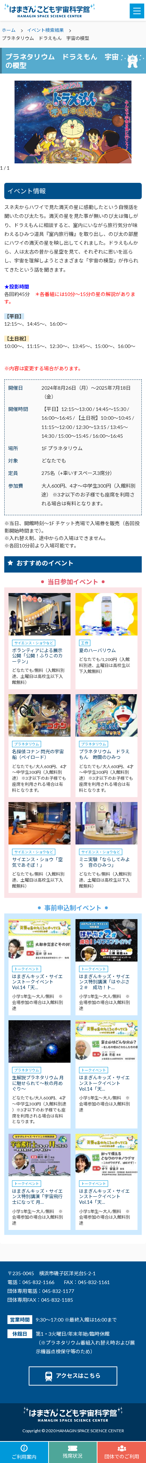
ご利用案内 (24, 1457)
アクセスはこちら (78, 1375)
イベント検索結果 (45, 30)
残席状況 (73, 1456)
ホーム (9, 30)
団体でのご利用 (122, 1456)
